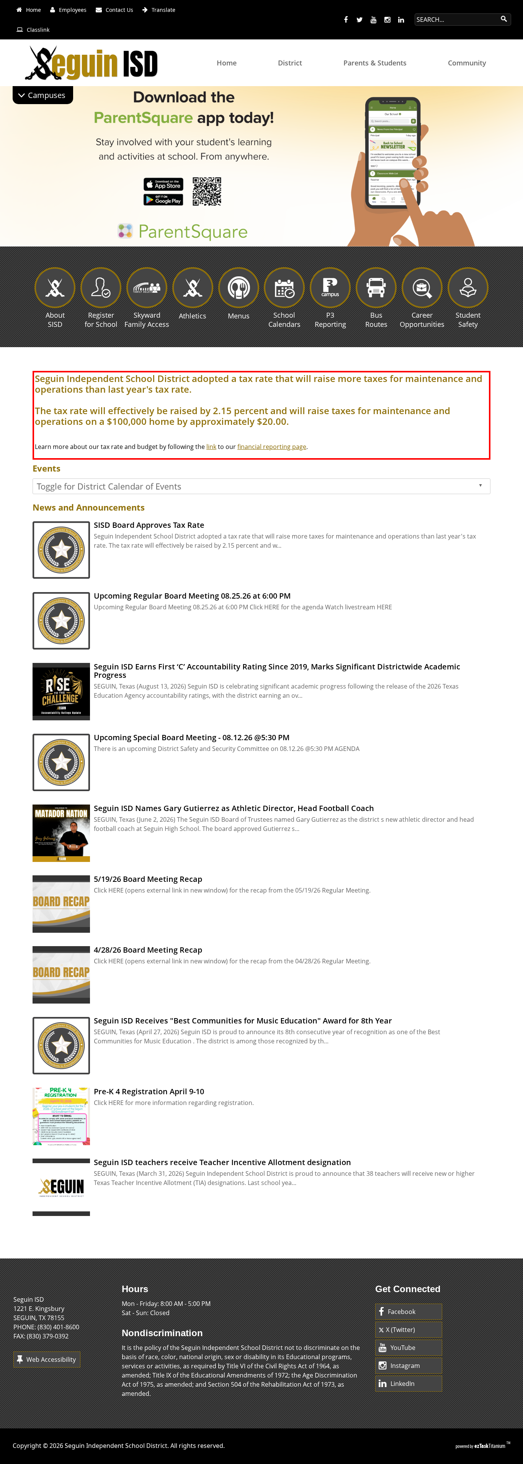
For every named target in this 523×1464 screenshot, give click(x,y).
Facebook (401, 1311)
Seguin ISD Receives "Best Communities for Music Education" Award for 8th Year (243, 1020)
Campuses (46, 95)
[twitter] (359, 20)
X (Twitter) (400, 1329)
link (211, 446)
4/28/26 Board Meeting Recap (148, 950)
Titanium (490, 1445)
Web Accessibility (51, 1359)
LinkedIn (403, 1383)
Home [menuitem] (227, 62)
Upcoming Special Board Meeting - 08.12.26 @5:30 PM (191, 737)
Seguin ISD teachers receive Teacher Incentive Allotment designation (222, 1162)
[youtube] (373, 20)
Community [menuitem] (467, 62)
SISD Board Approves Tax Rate (149, 525)
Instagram (405, 1365)
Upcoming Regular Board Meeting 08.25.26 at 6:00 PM (192, 596)
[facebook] (346, 20)
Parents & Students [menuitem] (375, 62)
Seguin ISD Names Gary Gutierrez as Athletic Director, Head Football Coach (234, 808)
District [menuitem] (290, 62)
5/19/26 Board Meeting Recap (148, 879)
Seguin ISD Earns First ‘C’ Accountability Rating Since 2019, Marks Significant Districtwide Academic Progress (277, 670)
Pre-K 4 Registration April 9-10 (149, 1091)
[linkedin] (401, 20)
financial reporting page (271, 446)
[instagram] (387, 20)
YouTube (403, 1347)
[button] (516, 238)
